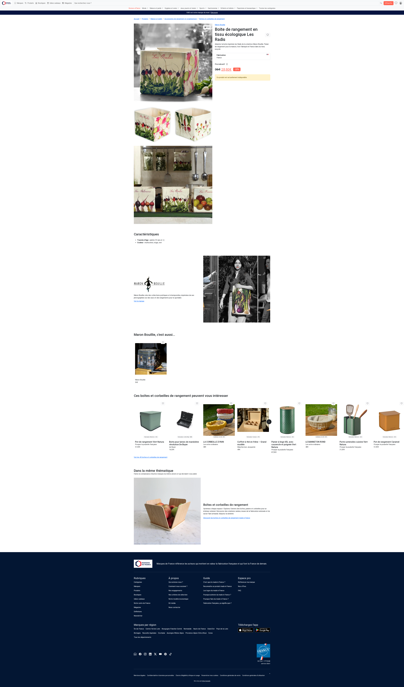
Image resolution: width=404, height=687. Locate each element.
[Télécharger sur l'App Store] (245, 630)
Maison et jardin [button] (156, 8)
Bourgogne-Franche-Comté (172, 629)
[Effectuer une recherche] (381, 3)
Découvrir (214, 13)
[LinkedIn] (150, 654)
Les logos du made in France (213, 591)
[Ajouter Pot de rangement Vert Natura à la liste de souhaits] (163, 403)
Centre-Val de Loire (153, 629)
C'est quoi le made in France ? (214, 582)
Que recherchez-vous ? (82, 3)
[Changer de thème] (269, 673)
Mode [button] (144, 8)
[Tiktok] (170, 654)
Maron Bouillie (220, 25)
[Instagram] (145, 654)
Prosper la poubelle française (146, 444)
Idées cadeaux (55, 3)
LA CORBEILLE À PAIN (213, 442)
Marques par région (145, 624)
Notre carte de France (142, 603)
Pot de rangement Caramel (386, 442)
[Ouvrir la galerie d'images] (173, 63)
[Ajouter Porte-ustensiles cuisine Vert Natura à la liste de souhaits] (367, 403)
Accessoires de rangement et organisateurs (180, 19)
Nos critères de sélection (178, 595)
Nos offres (242, 586)
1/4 (207, 27)
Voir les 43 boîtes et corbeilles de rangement (150, 457)
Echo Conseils (206, 681)
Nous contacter (174, 607)
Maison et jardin (156, 19)
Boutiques (41, 3)
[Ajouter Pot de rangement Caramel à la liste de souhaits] (401, 403)
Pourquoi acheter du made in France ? (217, 595)
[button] (269, 421)
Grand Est (211, 629)
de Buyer (172, 447)
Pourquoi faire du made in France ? (216, 599)
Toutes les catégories (267, 8)
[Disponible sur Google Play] (262, 630)
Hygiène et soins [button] (171, 8)
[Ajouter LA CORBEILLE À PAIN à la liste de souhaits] (231, 403)
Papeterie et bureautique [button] (246, 8)
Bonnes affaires (134, 8)
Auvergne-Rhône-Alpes (175, 633)
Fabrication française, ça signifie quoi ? (217, 603)
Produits (30, 3)
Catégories (138, 582)
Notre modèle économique (178, 599)
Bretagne (137, 633)
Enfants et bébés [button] (227, 8)
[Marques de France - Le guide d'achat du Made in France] (6, 3)
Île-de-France (139, 629)
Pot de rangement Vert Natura (149, 442)
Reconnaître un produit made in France (217, 586)
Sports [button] (202, 8)
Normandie (187, 629)
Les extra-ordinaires (210, 444)
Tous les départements (142, 637)
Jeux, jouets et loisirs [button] (188, 8)
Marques (20, 3)
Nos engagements (175, 591)
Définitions (138, 612)
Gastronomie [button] (213, 8)
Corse (210, 633)
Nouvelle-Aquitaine (149, 633)
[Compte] (401, 3)
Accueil (136, 19)
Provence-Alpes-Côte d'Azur (196, 633)
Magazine (68, 3)
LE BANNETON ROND (315, 442)
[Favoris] (396, 3)
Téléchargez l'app (248, 624)
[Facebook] (140, 654)
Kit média (172, 603)
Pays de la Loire (222, 629)
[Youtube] (160, 654)
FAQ (239, 591)
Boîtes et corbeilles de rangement (212, 19)
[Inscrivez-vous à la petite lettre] (135, 654)
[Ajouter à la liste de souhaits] (163, 342)
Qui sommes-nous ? (176, 582)
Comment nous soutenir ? (178, 586)
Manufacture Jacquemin (246, 447)
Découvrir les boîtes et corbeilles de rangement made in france (226, 518)
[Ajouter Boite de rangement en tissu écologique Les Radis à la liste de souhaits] (267, 35)
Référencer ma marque (246, 582)
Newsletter (138, 616)
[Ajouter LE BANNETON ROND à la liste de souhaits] (333, 403)
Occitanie (161, 633)
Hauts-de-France (199, 629)
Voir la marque (139, 301)
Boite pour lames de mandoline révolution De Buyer (184, 443)
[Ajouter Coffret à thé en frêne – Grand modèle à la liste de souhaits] (265, 403)
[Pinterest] (165, 654)
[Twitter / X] (155, 654)
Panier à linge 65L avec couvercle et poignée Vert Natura (283, 444)
